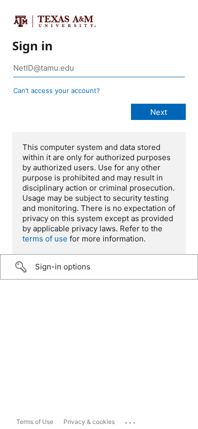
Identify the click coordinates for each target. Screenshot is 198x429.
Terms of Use (34, 421)
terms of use (45, 238)
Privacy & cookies (89, 421)
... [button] (131, 420)
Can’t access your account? (56, 90)
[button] (99, 267)
